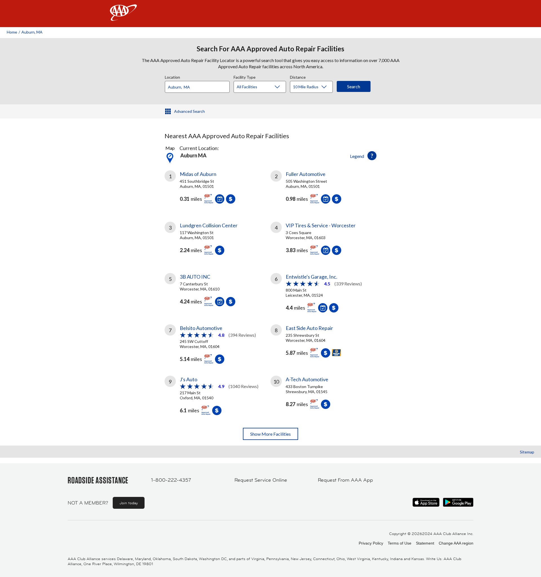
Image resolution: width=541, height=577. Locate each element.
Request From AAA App (345, 480)
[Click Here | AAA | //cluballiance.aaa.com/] (123, 17)
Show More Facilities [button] (270, 434)
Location (172, 76)
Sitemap (527, 452)
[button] (371, 155)
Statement (425, 543)
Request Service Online (260, 480)
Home (12, 32)
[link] (217, 189)
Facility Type (245, 76)
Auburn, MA (32, 32)
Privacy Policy (371, 543)
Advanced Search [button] (189, 111)
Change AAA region (456, 543)
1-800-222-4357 (171, 480)
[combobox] (199, 85)
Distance (298, 76)
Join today (128, 502)
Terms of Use (399, 543)
